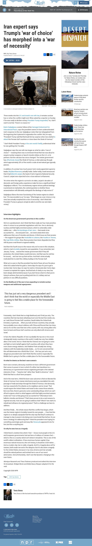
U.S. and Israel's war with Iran (29, 116)
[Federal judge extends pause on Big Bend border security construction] (67, 98)
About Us (35, 516)
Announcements (37, 519)
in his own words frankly (33, 143)
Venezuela (37, 422)
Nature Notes (75, 72)
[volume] (9, 10)
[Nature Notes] (75, 60)
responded (44, 120)
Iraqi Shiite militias (12, 240)
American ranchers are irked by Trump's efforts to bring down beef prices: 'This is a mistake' (81, 113)
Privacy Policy (36, 522)
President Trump (34, 120)
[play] (4, 10)
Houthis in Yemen (49, 238)
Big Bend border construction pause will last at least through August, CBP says (80, 143)
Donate (85, 3)
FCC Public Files (37, 520)
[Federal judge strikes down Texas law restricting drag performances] (67, 128)
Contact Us (36, 517)
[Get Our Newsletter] (75, 33)
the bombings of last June (26, 230)
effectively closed (13, 160)
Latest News (66, 92)
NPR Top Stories (14, 477)
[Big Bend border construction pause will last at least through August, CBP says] (67, 142)
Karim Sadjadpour (10, 127)
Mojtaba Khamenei (15, 171)
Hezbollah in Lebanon (32, 238)
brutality (17, 249)
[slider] (12, 11)
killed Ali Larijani (16, 174)
